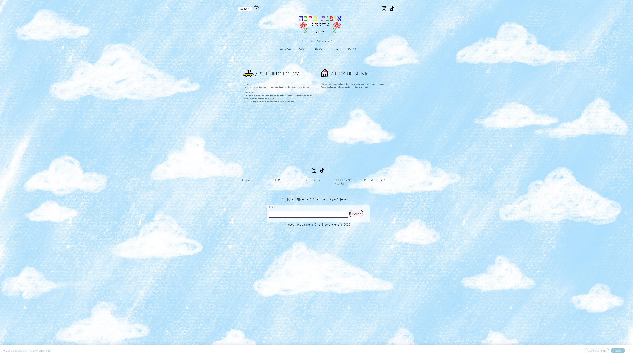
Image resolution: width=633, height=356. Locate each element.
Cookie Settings (597, 350)
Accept (618, 350)
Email (272, 207)
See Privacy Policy (41, 350)
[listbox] (245, 9)
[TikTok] (392, 8)
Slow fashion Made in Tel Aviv (318, 41)
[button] (245, 9)
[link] (256, 8)
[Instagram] (384, 8)
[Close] (629, 350)
